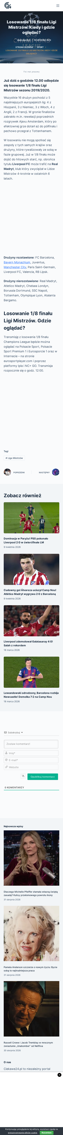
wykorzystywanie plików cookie (22, 1132)
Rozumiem (47, 1132)
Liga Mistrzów (14, 458)
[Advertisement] (31, 218)
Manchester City (15, 267)
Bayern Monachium (17, 262)
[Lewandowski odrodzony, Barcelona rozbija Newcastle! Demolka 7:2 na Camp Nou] (31, 672)
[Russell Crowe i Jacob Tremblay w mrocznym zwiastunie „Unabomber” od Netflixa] (31, 1008)
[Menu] (57, 5)
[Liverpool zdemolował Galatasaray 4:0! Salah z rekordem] (31, 620)
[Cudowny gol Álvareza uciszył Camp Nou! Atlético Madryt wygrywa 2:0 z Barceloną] (31, 569)
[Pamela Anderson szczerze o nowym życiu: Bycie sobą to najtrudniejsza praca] (31, 933)
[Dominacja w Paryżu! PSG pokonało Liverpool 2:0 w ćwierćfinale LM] (31, 517)
